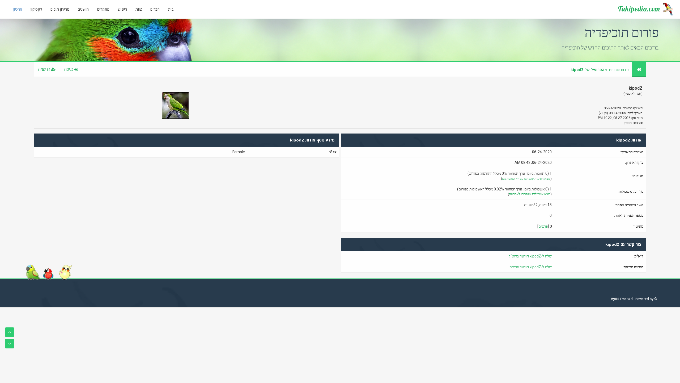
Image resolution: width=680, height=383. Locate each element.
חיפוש (122, 9)
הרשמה (44, 69)
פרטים (543, 226)
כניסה (69, 69)
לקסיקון (36, 9)
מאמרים (103, 9)
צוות (138, 9)
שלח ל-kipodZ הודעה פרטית (530, 267)
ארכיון (17, 9)
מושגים (83, 9)
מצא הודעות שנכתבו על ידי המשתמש (526, 179)
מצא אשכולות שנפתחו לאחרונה (529, 194)
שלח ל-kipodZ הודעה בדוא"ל (530, 256)
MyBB (614, 299)
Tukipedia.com (639, 8)
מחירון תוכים (60, 9)
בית (170, 9)
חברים (155, 9)
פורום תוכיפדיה (618, 69)
